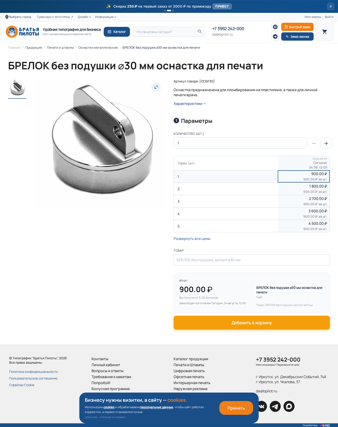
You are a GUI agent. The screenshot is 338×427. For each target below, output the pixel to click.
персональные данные (156, 407)
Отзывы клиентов (107, 400)
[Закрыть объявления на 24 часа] (330, 6)
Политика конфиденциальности (33, 371)
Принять (236, 408)
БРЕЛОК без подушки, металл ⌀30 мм (209, 259)
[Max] (275, 27)
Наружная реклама (190, 388)
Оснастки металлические (98, 47)
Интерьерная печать (192, 382)
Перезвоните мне (287, 365)
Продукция (33, 47)
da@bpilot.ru (222, 34)
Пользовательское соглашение (33, 378)
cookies (109, 407)
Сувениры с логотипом (53, 17)
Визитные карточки (191, 394)
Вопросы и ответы (107, 370)
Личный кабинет (106, 364)
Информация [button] (104, 17)
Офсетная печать (189, 376)
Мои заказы (313, 17)
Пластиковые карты (191, 400)
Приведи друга (105, 394)
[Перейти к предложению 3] (173, 10)
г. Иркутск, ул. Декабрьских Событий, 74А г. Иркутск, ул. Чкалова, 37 (291, 379)
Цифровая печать (189, 370)
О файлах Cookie (21, 385)
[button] (169, 6)
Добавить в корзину (252, 322)
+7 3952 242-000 (228, 28)
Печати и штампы (60, 47)
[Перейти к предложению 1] (165, 10)
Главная (14, 47)
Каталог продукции (191, 358)
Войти (329, 17)
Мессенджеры (265, 365)
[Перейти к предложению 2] (169, 10)
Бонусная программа (111, 388)
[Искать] (199, 32)
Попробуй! (101, 382)
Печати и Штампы (189, 364)
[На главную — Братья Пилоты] (22, 31)
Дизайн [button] (83, 17)
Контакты (100, 358)
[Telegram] (275, 36)
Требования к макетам (111, 376)
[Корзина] (324, 32)
